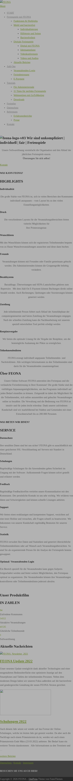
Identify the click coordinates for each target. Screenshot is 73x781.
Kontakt (4, 164)
